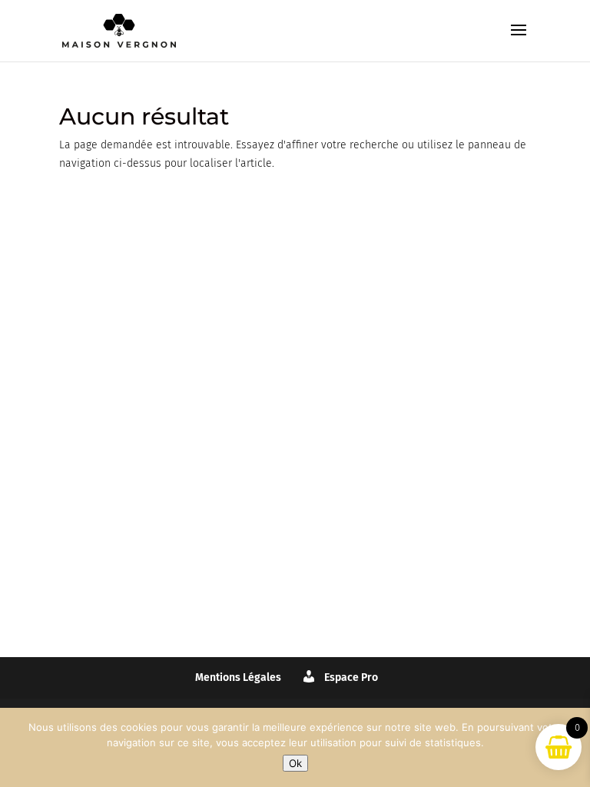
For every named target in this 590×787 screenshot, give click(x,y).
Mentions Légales (238, 677)
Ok (295, 763)
